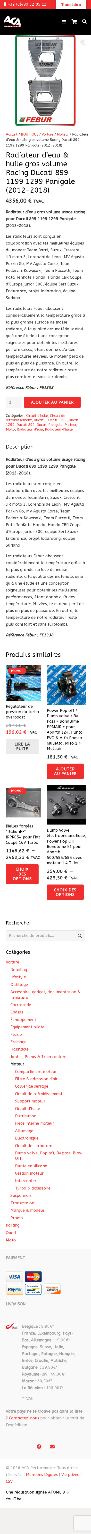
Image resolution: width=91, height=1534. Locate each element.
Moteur (63, 134)
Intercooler (25, 1181)
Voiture (47, 134)
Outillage (19, 984)
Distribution (25, 1116)
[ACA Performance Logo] (12, 22)
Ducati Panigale (50, 425)
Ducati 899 (26, 425)
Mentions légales (42, 1474)
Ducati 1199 (56, 420)
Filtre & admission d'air (36, 1079)
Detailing (18, 969)
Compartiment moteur (36, 1071)
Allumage (24, 1131)
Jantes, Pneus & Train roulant (38, 1056)
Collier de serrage (31, 1086)
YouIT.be (13, 1499)
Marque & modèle (27, 1210)
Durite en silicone (31, 1166)
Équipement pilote (27, 1027)
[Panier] (74, 22)
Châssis (16, 1012)
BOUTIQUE (29, 134)
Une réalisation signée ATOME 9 (35, 1492)
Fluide (16, 1034)
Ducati (39, 420)
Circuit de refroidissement (38, 1094)
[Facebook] (39, 1447)
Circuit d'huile (37, 416)
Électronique (27, 1138)
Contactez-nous (24, 1418)
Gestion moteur (29, 1173)
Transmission (22, 1203)
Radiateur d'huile (59, 429)
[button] (64, 22)
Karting (12, 1225)
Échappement (23, 1019)
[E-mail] (52, 1447)
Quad (11, 1232)
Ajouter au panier (52, 402)
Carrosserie (20, 1005)
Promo (16, 1218)
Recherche (79, 935)
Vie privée (70, 1474)
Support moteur (30, 1101)
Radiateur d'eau (30, 429)
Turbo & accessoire (32, 1188)
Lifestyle (18, 977)
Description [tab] (20, 447)
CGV (9, 1481)
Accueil (11, 134)
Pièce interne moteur (34, 1123)
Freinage (18, 1042)
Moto (10, 429)
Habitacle (19, 1049)
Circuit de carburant (34, 1145)
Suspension (20, 1195)
